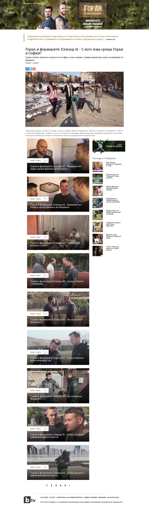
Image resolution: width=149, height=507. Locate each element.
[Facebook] (27, 69)
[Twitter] (30, 69)
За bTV (52, 497)
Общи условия (90, 497)
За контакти (113, 497)
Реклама (102, 497)
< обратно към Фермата (34, 3)
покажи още (110, 39)
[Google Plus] (34, 69)
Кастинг (44, 497)
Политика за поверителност (70, 497)
